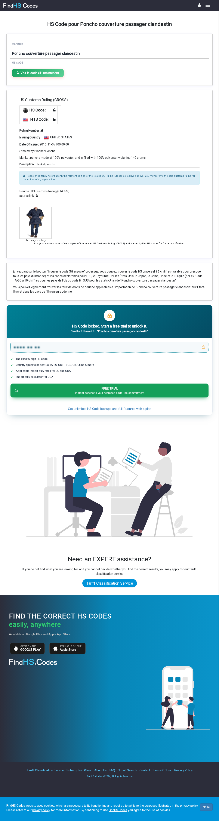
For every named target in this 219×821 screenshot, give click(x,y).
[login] (199, 5)
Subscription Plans (79, 770)
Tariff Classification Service (109, 583)
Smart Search (127, 770)
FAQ (112, 770)
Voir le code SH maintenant (40, 73)
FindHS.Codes (15, 805)
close (206, 807)
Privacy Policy (183, 770)
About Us (100, 770)
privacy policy (189, 805)
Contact (144, 770)
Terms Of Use (162, 770)
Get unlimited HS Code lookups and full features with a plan (109, 409)
